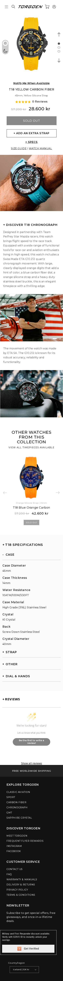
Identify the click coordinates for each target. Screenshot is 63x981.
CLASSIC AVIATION (18, 792)
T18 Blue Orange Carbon (31, 507)
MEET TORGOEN (16, 835)
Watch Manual (40, 148)
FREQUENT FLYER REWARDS (24, 840)
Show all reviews (31, 763)
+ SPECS (31, 142)
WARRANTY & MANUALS (21, 879)
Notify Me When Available (31, 83)
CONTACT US (14, 869)
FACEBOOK (13, 851)
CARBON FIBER (16, 802)
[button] (6, 6)
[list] (31, 46)
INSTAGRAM (14, 846)
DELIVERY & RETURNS (20, 884)
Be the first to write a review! (31, 742)
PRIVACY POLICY (17, 889)
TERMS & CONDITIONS (20, 894)
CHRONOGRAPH (17, 807)
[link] (31, 771)
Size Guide (18, 148)
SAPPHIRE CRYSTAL (19, 817)
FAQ (9, 874)
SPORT (10, 797)
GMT (9, 812)
